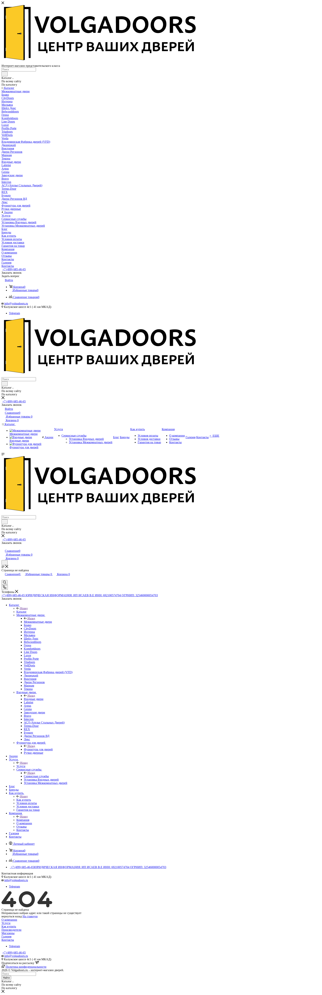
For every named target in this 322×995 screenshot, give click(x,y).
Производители (11, 929)
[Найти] (4, 73)
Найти (6, 977)
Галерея (6, 936)
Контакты (7, 939)
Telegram (14, 313)
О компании (9, 919)
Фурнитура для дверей (38, 749)
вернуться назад (11, 916)
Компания (22, 819)
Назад (24, 608)
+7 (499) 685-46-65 (14, 269)
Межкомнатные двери (38, 621)
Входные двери (33, 699)
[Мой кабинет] (3, 547)
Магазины (8, 933)
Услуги (20, 766)
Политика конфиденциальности (26, 966)
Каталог (21, 611)
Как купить (23, 799)
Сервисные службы (36, 776)
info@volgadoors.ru (16, 303)
